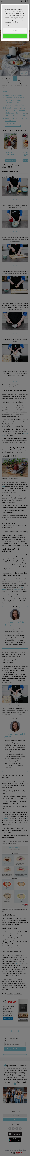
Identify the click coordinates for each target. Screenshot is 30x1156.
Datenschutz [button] (17, 25)
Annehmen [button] (15, 36)
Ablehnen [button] (15, 30)
